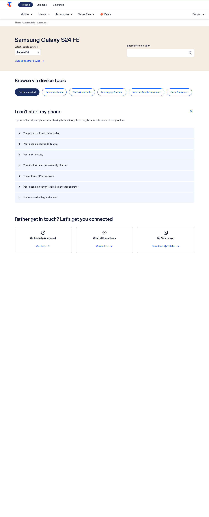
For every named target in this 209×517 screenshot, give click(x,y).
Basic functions (54, 92)
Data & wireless (179, 92)
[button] (28, 52)
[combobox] (157, 53)
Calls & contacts (82, 92)
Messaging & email (112, 92)
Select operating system (26, 46)
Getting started (27, 92)
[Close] (191, 111)
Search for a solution (138, 45)
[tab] (27, 92)
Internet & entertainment (146, 92)
